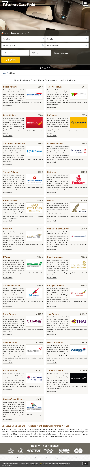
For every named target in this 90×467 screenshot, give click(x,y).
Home (12, 458)
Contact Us (47, 458)
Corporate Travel (61, 458)
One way (16, 33)
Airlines (37, 458)
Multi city (24, 33)
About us (20, 458)
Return (6, 33)
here (40, 463)
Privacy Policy (75, 458)
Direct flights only (61, 53)
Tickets (29, 458)
